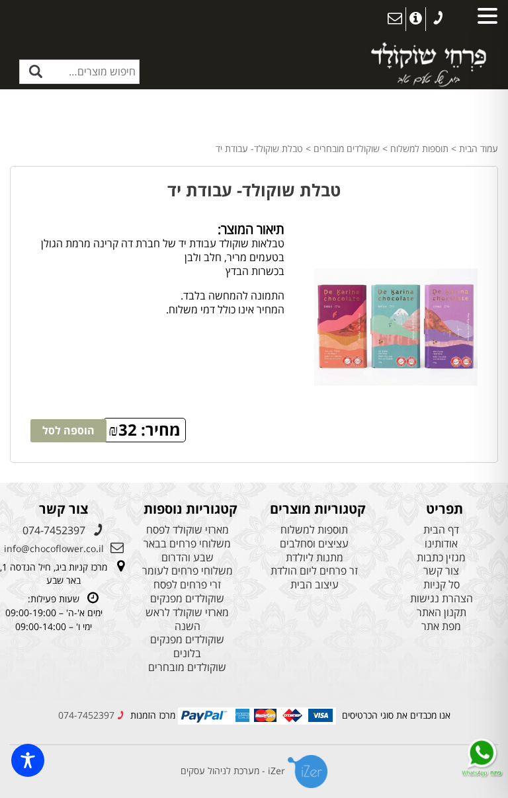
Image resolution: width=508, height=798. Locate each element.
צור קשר (441, 571)
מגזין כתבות (441, 558)
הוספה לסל (68, 430)
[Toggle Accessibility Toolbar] (28, 760)
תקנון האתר (441, 612)
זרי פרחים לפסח (187, 585)
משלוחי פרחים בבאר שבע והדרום (187, 551)
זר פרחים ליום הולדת (314, 571)
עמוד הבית (478, 148)
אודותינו (441, 544)
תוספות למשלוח (419, 148)
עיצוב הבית (314, 585)
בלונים (187, 653)
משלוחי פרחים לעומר (187, 571)
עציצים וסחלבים (314, 544)
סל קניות (441, 585)
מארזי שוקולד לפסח (187, 530)
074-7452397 (53, 530)
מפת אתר (441, 626)
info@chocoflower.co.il (54, 548)
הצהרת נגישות (441, 599)
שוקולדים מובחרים (347, 148)
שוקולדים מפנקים (187, 599)
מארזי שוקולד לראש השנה (187, 619)
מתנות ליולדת (314, 558)
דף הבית (441, 530)
